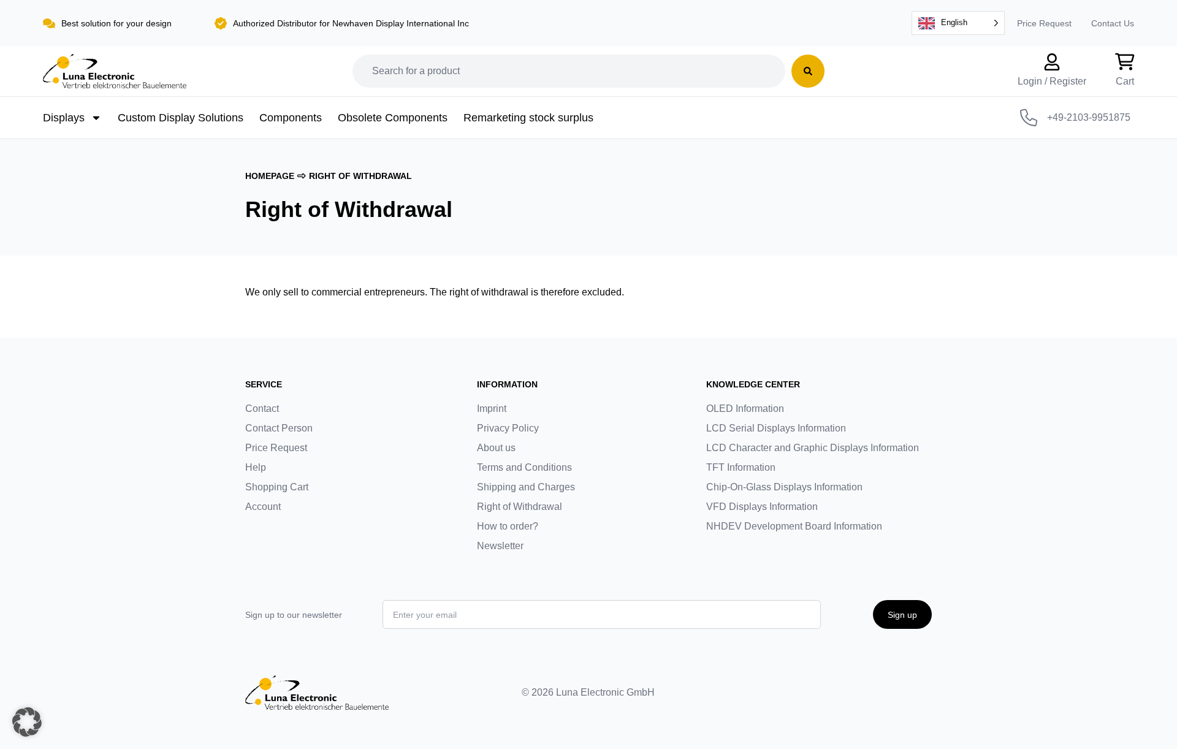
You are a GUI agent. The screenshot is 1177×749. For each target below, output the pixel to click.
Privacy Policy (508, 428)
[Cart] (1124, 61)
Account (263, 506)
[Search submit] (808, 71)
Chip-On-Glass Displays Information (784, 487)
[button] (27, 722)
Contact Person (279, 428)
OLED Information (745, 408)
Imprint (491, 408)
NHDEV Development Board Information (794, 526)
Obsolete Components (393, 118)
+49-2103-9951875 (1088, 117)
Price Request (1044, 23)
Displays (64, 118)
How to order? (507, 526)
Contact (262, 408)
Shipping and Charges (526, 487)
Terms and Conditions (524, 467)
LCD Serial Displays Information (776, 428)
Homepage (269, 176)
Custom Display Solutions (180, 118)
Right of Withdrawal (519, 506)
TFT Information (740, 467)
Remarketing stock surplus (528, 118)
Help (255, 467)
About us (496, 448)
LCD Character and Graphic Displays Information (812, 448)
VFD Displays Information (762, 506)
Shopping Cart (276, 487)
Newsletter (500, 546)
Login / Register (1052, 81)
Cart (1125, 81)
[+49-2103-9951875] (1028, 117)
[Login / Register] (1052, 61)
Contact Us (1112, 23)
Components (290, 118)
